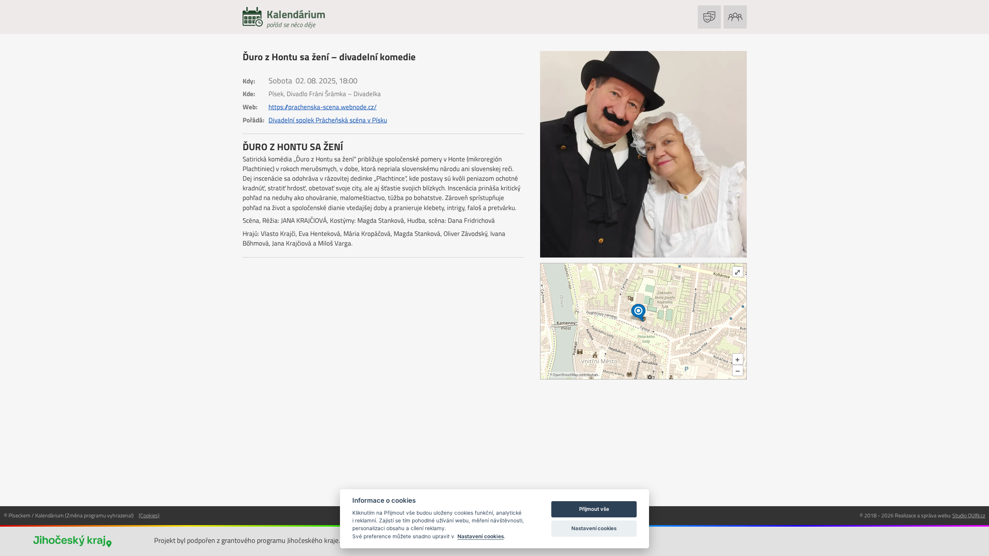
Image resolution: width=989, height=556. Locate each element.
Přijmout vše (594, 509)
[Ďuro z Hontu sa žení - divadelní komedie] (643, 154)
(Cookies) (149, 515)
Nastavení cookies (480, 536)
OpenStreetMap (565, 375)
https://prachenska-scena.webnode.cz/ (322, 107)
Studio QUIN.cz (968, 515)
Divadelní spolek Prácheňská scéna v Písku (327, 120)
